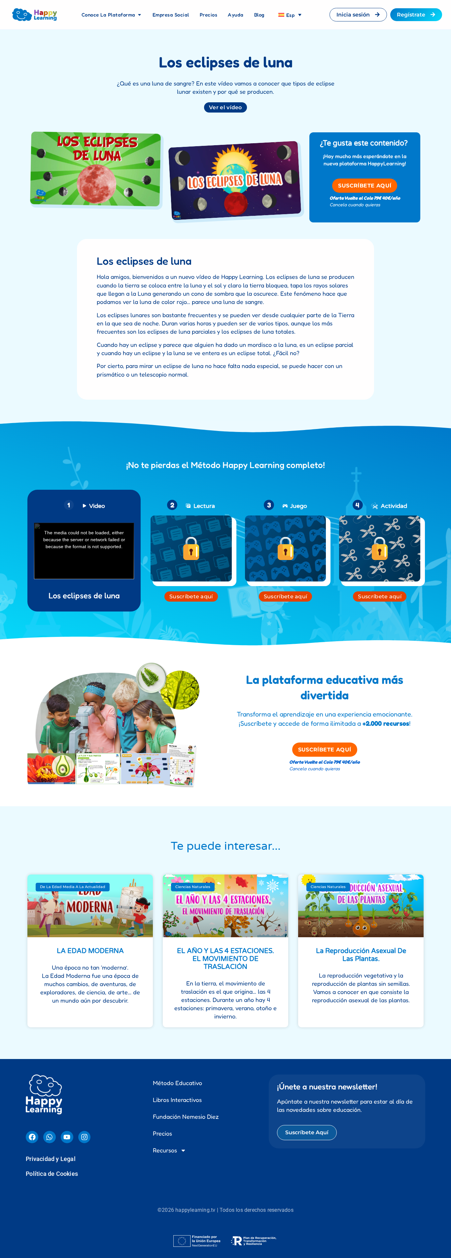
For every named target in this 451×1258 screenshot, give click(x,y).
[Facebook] (32, 916)
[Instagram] (84, 916)
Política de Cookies (52, 952)
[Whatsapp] (49, 916)
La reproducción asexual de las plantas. (361, 734)
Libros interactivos (177, 878)
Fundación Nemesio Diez (186, 895)
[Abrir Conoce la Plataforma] (139, 15)
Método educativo (177, 862)
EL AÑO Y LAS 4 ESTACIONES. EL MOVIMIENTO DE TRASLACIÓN (225, 738)
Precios (162, 912)
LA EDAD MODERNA (90, 730)
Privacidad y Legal (51, 938)
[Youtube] (67, 916)
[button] (225, 1040)
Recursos (165, 929)
